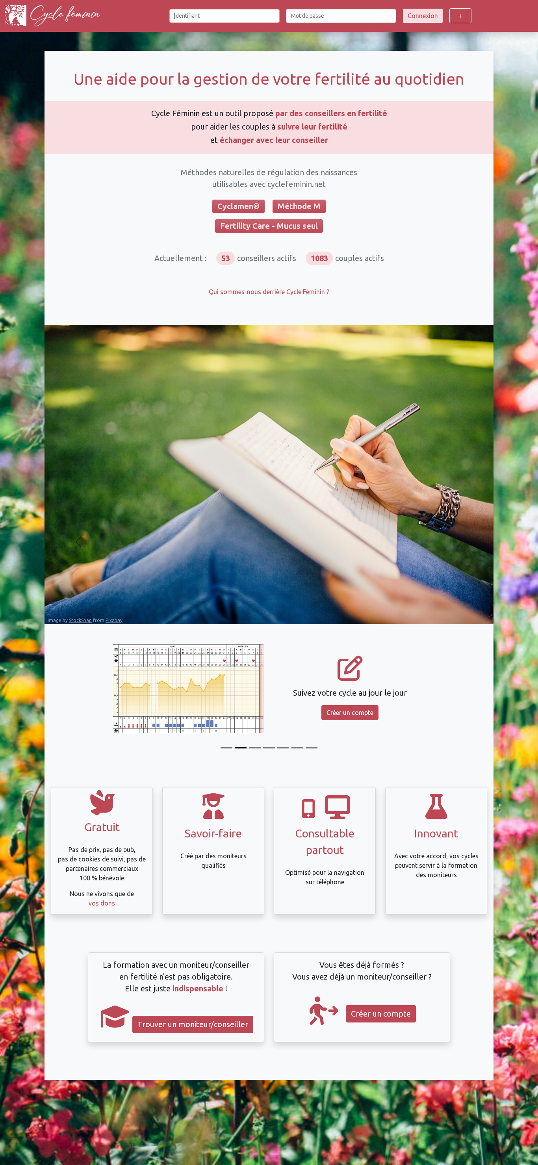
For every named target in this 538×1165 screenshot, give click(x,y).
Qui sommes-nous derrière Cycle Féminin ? (269, 291)
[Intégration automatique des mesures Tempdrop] (297, 747)
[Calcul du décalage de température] (269, 747)
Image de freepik (66, 619)
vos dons (102, 903)
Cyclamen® (238, 206)
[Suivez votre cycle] (241, 747)
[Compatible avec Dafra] (311, 747)
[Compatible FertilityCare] (255, 747)
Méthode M (299, 206)
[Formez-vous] (226, 747)
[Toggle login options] (460, 15)
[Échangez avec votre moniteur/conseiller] (283, 747)
